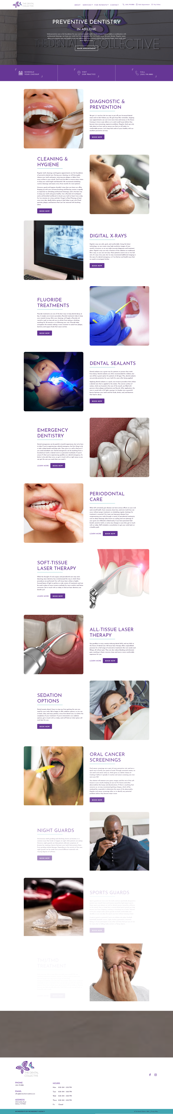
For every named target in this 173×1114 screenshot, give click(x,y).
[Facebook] (150, 1075)
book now (86, 1047)
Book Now (97, 137)
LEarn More (43, 465)
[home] (23, 5)
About (77, 5)
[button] (87, 4)
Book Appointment (86, 48)
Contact (114, 5)
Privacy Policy (154, 1111)
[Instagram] (155, 1075)
